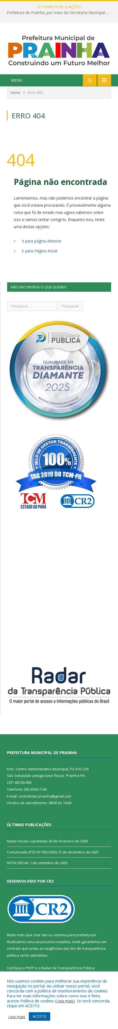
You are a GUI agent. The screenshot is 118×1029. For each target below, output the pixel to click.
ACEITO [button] (39, 1016)
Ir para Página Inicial (39, 250)
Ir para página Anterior (41, 241)
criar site (40, 934)
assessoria (44, 941)
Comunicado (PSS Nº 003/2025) (32, 852)
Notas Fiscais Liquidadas (58, 12)
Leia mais (65, 1000)
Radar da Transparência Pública (68, 967)
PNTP (30, 967)
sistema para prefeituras (74, 934)
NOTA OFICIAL (18, 862)
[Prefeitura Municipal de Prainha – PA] (59, 49)
